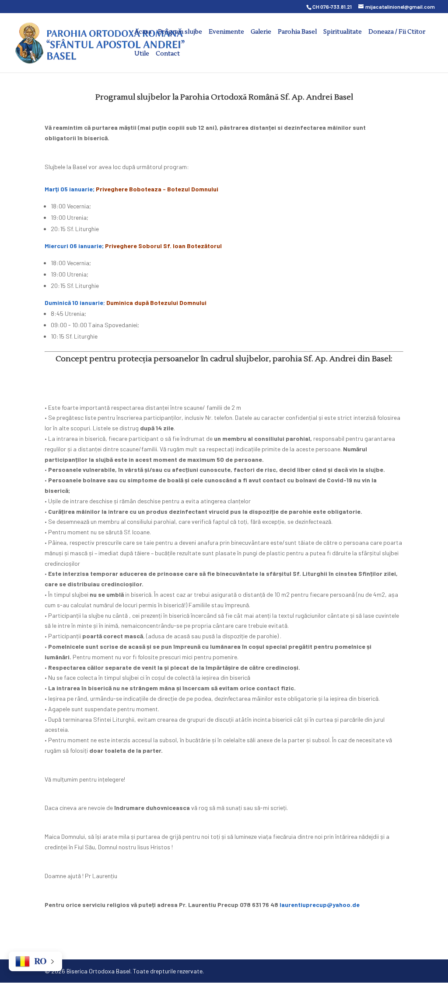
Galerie (261, 32)
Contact (168, 54)
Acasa (142, 32)
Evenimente (226, 32)
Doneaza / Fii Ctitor (396, 32)
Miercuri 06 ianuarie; (134, 245)
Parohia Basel (297, 32)
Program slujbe (180, 32)
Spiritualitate (342, 32)
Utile (141, 54)
